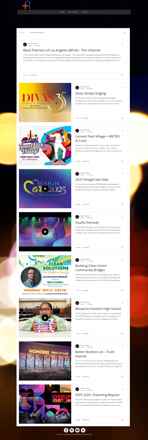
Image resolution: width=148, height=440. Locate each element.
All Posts (22, 33)
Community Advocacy (36, 33)
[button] (124, 33)
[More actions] (123, 44)
